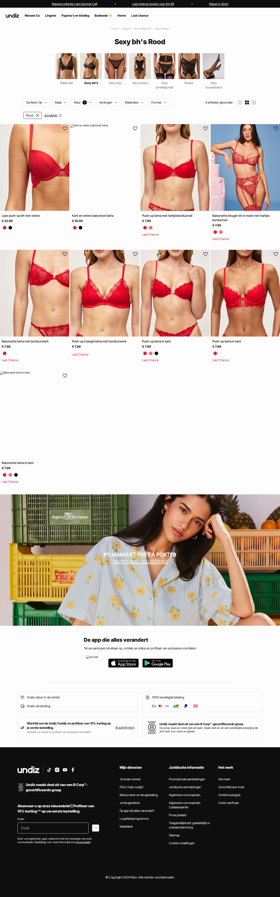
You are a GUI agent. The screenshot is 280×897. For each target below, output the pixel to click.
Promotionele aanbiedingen (187, 779)
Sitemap (174, 835)
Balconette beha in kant (18, 463)
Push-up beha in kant (156, 341)
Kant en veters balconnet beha (93, 215)
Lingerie (126, 28)
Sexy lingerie (162, 28)
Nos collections (142, 28)
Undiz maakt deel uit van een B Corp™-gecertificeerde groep (201, 724)
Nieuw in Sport (218, 4)
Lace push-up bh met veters (21, 215)
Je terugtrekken (130, 803)
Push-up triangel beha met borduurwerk (99, 341)
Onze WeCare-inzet (231, 787)
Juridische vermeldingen (185, 787)
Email (21, 819)
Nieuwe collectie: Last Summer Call (74, 4)
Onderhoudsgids (229, 795)
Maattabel (126, 826)
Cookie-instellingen (182, 843)
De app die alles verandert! (137, 810)
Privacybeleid (177, 815)
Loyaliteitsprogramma (134, 818)
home (114, 28)
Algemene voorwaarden (185, 795)
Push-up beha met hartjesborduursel (167, 215)
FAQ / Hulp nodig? (131, 787)
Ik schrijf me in (125, 727)
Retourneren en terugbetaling (139, 795)
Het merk (224, 779)
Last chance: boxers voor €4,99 (153, 4)
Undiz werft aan (228, 803)
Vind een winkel (130, 779)
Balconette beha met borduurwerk (25, 341)
